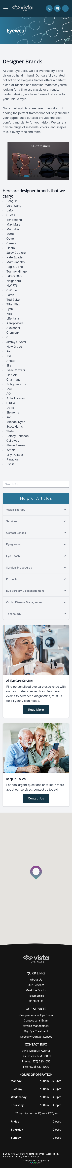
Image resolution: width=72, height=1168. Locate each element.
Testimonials (36, 995)
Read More (36, 709)
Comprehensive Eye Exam (36, 1015)
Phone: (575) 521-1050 (36, 1061)
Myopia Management (36, 1026)
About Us (36, 979)
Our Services (36, 985)
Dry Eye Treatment (36, 1031)
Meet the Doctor (36, 990)
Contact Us (36, 798)
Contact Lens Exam (36, 1020)
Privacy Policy (22, 1156)
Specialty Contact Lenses (36, 1036)
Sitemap (35, 1156)
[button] (5, 8)
